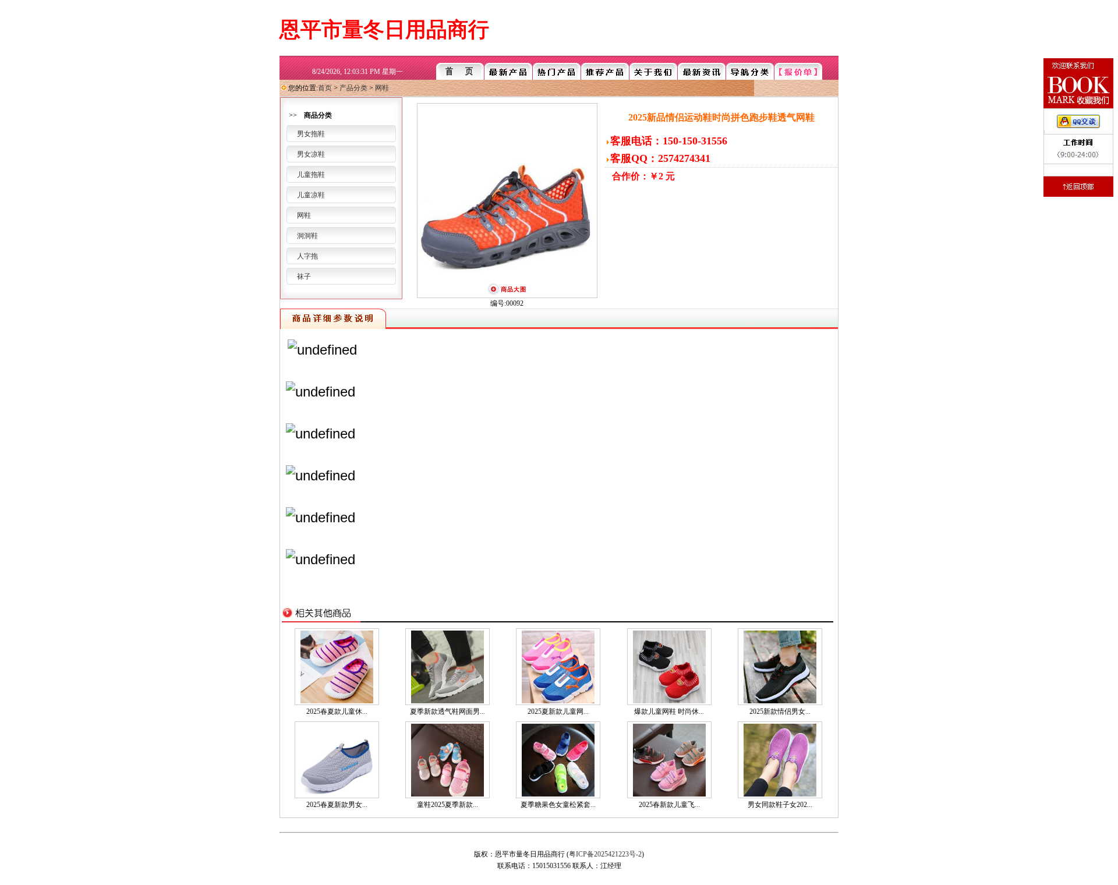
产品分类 (353, 88)
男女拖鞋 (311, 134)
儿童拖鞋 (311, 175)
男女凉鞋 (311, 154)
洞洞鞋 (307, 236)
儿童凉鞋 (311, 195)
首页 (325, 88)
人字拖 (307, 256)
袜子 (304, 276)
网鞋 (382, 88)
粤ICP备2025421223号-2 (605, 854)
